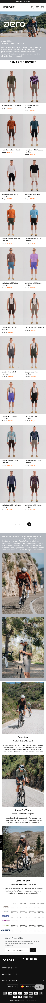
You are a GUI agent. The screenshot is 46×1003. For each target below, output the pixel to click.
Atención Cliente (10, 968)
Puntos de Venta (9, 980)
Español (10, 986)
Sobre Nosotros (9, 974)
